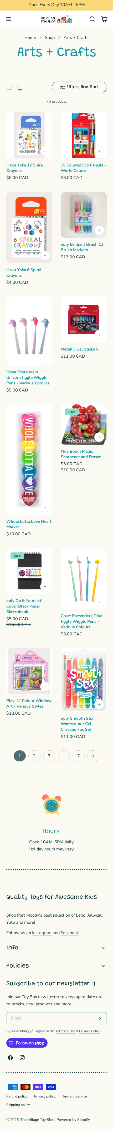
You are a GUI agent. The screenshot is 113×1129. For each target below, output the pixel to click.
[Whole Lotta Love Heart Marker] (29, 459)
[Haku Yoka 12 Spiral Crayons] (29, 135)
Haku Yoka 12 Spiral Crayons (25, 168)
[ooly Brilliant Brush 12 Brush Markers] (84, 215)
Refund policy (16, 1096)
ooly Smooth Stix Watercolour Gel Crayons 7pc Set (77, 724)
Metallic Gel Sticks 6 (80, 349)
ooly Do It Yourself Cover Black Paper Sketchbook (24, 606)
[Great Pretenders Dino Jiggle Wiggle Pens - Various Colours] (84, 578)
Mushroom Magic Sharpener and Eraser (81, 454)
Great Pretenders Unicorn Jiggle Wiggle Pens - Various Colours (27, 377)
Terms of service (74, 1096)
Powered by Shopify (73, 1119)
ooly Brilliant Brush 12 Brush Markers (82, 247)
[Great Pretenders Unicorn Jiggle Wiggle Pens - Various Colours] (29, 330)
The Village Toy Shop (37, 1119)
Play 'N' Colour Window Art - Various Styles (29, 703)
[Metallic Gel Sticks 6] (84, 319)
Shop (50, 37)
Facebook (70, 933)
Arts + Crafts (76, 37)
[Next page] (93, 755)
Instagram (42, 933)
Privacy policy (44, 1096)
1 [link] (19, 756)
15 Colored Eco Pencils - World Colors (83, 168)
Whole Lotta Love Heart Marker (29, 524)
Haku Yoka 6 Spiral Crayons (24, 272)
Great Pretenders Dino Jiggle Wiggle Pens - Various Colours (81, 621)
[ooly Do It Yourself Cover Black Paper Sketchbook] (29, 571)
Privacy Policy (89, 1031)
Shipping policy (18, 1104)
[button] (9, 19)
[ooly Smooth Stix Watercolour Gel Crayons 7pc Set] (84, 680)
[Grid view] (9, 87)
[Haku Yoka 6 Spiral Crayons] (29, 227)
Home (30, 37)
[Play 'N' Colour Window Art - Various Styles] (29, 671)
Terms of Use (65, 1031)
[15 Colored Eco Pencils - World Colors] (84, 135)
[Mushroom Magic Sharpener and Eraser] (84, 424)
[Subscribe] (100, 1019)
